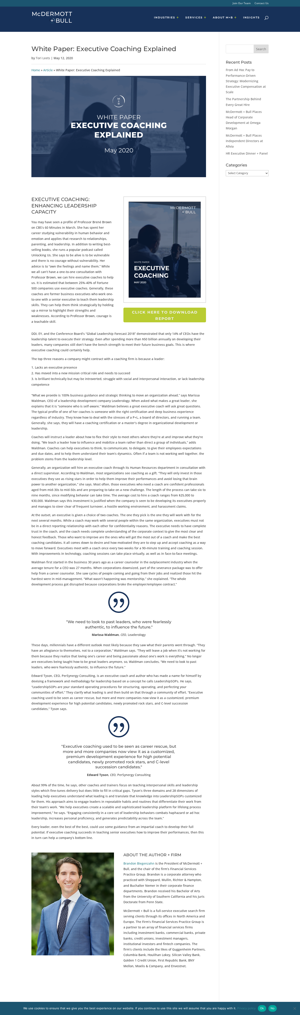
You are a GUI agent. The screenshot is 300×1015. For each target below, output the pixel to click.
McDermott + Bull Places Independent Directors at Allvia (244, 140)
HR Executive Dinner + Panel (247, 153)
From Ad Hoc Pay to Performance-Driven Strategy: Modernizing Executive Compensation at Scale (246, 81)
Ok (262, 1008)
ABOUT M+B (223, 17)
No (273, 1008)
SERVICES (194, 17)
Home (35, 70)
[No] (294, 1008)
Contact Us (262, 3)
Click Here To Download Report (165, 315)
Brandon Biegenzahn (138, 863)
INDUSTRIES (164, 17)
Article (48, 70)
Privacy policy (246, 1008)
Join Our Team (242, 3)
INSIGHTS (251, 17)
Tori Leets (43, 58)
